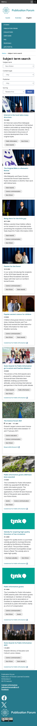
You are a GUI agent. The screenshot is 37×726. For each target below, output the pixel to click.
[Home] (18, 9)
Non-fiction (24, 141)
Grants (8, 501)
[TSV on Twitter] (4, 705)
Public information (11, 141)
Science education (11, 435)
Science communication (13, 191)
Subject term (7, 62)
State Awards (10, 145)
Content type (7, 71)
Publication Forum (11, 28)
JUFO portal (8, 47)
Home (4, 53)
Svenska (18, 18)
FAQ (5, 39)
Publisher (6, 79)
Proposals (7, 43)
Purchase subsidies (11, 558)
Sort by (5, 88)
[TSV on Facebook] (4, 698)
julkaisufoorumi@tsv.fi (10, 687)
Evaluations (8, 32)
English (29, 18)
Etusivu (6, 25)
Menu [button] (4, 1)
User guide (7, 36)
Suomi (8, 18)
